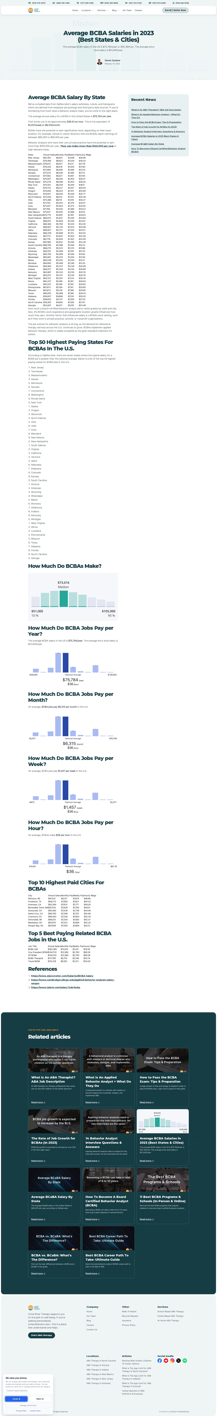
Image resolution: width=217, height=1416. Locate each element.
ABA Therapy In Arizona (98, 1365)
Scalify (173, 1411)
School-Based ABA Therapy (170, 1311)
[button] (87, 10)
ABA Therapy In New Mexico (100, 1374)
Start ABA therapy (41, 1335)
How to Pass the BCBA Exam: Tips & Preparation (156, 122)
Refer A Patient (129, 1311)
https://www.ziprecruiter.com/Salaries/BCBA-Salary (62, 976)
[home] (34, 10)
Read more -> (38, 1102)
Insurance (126, 1320)
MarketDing (183, 1411)
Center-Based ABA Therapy (170, 1316)
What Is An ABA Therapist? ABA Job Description (156, 110)
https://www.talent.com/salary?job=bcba (55, 987)
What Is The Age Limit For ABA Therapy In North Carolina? (136, 1369)
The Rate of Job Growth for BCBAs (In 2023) (154, 127)
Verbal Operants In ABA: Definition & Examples (133, 1392)
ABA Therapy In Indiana (98, 1369)
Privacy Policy (128, 1325)
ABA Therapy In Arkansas (99, 1383)
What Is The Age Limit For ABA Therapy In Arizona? (136, 1385)
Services (101, 10)
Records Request (130, 1316)
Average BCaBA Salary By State (147, 144)
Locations (86, 10)
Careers (138, 10)
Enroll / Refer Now (175, 10)
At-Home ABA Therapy (168, 1320)
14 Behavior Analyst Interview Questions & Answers (158, 131)
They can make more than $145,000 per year (87, 146)
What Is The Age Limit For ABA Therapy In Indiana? (136, 1377)
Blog (89, 1320)
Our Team (127, 10)
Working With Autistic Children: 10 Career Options (137, 1362)
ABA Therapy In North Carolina (101, 1360)
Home (75, 10)
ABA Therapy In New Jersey (100, 1378)
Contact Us (92, 1329)
